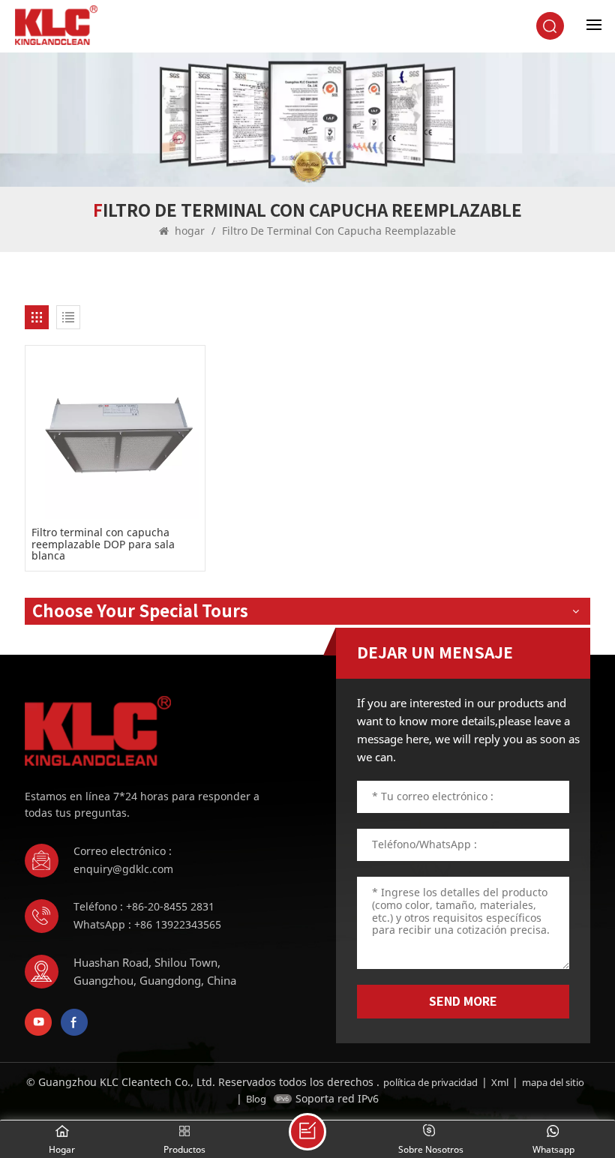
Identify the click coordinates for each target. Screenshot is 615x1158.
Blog (256, 1099)
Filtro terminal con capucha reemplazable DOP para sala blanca (103, 543)
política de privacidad (430, 1082)
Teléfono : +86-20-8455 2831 (144, 906)
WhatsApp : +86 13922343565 (147, 924)
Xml (499, 1082)
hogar (190, 231)
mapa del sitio (553, 1082)
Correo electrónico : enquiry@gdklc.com (123, 860)
